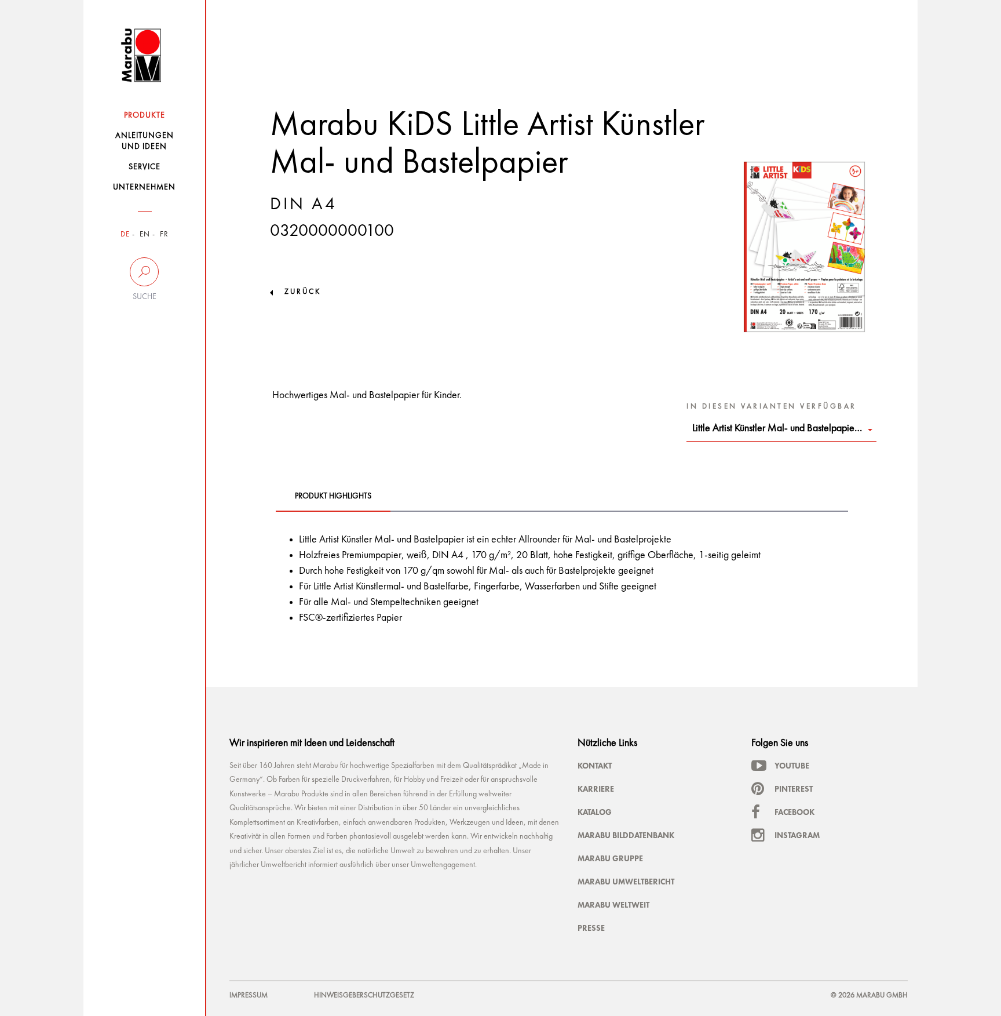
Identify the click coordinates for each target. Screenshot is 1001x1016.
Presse (591, 928)
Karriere (596, 789)
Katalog (595, 812)
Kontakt (595, 765)
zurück (302, 292)
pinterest (794, 789)
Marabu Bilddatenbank (626, 835)
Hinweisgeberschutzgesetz (364, 995)
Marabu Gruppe (610, 858)
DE (125, 234)
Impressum (248, 995)
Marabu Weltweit (613, 905)
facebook (794, 812)
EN (145, 234)
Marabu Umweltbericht (626, 881)
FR (164, 234)
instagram (797, 835)
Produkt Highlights (333, 496)
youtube (792, 766)
